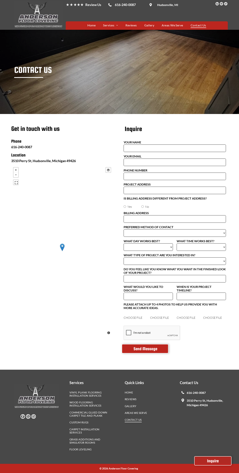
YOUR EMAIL (132, 156)
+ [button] (15, 170)
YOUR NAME (132, 142)
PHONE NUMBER (135, 170)
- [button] (15, 174)
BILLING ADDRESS (136, 213)
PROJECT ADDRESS (137, 184)
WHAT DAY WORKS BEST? (142, 241)
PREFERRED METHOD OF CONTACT (148, 227)
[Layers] (108, 170)
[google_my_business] (225, 4)
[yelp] (221, 4)
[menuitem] (91, 25)
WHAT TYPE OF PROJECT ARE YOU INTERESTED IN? (159, 255)
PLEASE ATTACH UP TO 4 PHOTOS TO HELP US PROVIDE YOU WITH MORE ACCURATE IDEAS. (170, 306)
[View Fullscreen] (15, 182)
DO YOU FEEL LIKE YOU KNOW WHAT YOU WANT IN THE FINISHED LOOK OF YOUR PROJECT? (175, 270)
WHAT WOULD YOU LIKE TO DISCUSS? (143, 288)
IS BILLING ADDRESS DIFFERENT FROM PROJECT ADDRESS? (165, 198)
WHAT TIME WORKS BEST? (195, 241)
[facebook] (217, 4)
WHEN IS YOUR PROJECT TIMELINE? (194, 288)
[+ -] (62, 251)
